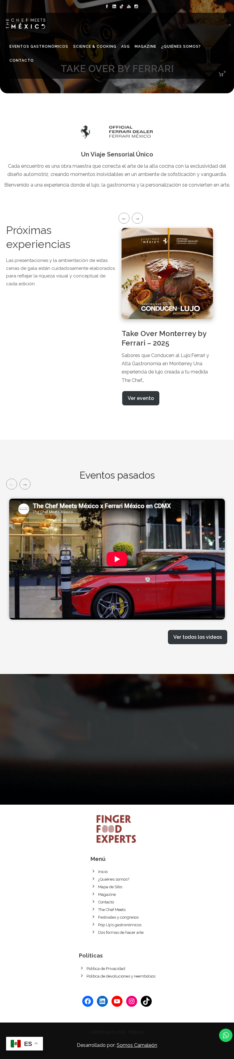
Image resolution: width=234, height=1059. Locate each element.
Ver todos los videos (197, 637)
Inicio (103, 871)
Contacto (21, 60)
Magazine (145, 46)
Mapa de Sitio (110, 887)
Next (137, 218)
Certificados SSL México (117, 1032)
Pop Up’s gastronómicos (119, 925)
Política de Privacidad (106, 968)
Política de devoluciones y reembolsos (121, 976)
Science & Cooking (94, 46)
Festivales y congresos (118, 917)
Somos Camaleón (137, 1045)
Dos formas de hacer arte (121, 932)
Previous (124, 218)
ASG (125, 46)
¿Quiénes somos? (181, 46)
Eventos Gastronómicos (38, 46)
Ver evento (141, 398)
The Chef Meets (112, 909)
